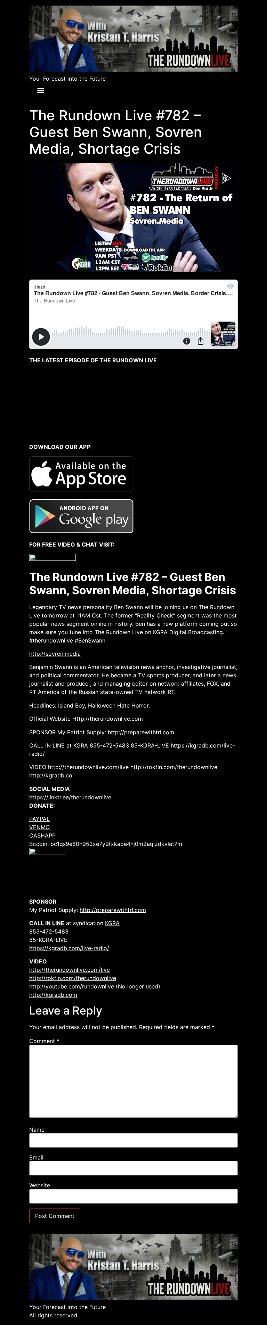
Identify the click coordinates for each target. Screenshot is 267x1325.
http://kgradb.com (53, 994)
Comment (44, 1041)
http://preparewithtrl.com (113, 909)
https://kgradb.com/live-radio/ (69, 948)
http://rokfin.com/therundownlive (72, 978)
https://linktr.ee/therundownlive (70, 797)
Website (39, 1185)
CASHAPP (42, 835)
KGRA (112, 923)
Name (36, 1129)
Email (36, 1157)
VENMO (39, 827)
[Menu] (40, 91)
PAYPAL (39, 818)
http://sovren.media (55, 653)
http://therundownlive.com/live (69, 969)
